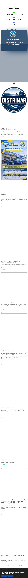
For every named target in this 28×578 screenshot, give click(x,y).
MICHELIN (3, 194)
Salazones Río (4, 405)
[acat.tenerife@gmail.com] (14, 22)
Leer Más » (3, 136)
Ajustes (16, 575)
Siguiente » (20, 565)
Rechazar (10, 575)
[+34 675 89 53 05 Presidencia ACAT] (14, 12)
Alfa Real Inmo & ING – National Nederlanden (12, 555)
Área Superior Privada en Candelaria (10, 261)
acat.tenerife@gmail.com (14, 24)
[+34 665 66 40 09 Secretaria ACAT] (14, 17)
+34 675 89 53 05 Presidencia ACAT (14, 14)
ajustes (12, 573)
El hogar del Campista (6, 350)
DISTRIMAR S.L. (5, 128)
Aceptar (4, 575)
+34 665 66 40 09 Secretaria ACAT (14, 19)
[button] (13, 48)
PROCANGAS (4, 459)
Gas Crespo (4, 301)
